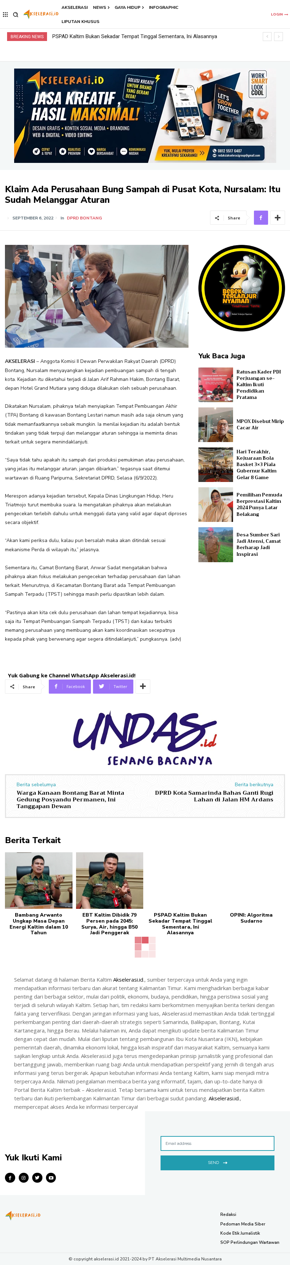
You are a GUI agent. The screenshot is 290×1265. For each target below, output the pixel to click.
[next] (278, 36)
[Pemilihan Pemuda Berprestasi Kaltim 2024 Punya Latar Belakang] (215, 504)
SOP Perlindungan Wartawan (249, 1242)
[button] (16, 15)
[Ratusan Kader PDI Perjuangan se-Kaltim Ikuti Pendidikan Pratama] (215, 384)
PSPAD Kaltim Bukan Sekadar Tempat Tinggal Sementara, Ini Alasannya (180, 924)
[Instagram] (24, 1178)
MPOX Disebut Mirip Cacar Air (260, 424)
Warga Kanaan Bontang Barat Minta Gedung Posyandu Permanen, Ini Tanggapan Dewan (70, 799)
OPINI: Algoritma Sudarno (81, 36)
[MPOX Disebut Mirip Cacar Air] (215, 424)
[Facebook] (261, 218)
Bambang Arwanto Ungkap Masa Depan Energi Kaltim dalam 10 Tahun (39, 924)
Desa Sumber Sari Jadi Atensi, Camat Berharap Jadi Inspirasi (259, 544)
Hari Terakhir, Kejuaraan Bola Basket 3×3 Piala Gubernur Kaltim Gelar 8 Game (257, 465)
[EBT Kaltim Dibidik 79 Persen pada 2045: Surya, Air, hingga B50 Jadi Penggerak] (110, 880)
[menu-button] (5, 15)
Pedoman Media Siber (242, 1224)
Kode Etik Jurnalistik (240, 1233)
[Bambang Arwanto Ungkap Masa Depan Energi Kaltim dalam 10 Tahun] (38, 880)
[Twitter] (37, 1178)
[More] (277, 218)
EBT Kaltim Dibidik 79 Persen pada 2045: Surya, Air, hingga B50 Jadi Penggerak (109, 924)
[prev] (267, 36)
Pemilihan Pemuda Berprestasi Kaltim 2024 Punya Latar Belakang (259, 504)
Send (213, 1162)
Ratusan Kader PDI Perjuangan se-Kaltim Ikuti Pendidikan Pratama (259, 385)
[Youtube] (51, 1178)
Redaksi (228, 1214)
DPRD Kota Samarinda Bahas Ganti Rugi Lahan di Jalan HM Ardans (214, 796)
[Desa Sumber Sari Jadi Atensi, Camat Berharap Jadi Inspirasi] (215, 544)
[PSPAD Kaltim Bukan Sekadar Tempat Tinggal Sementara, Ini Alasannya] (180, 880)
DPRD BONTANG (84, 218)
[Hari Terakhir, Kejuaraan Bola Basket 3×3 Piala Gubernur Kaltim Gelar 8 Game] (215, 464)
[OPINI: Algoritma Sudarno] (251, 880)
